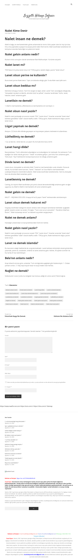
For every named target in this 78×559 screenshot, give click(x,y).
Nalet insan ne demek (12, 304)
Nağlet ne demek (10, 300)
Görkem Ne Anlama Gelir (63, 316)
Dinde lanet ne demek (26, 290)
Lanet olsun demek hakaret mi (29, 293)
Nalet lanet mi (24, 304)
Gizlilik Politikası (16, 5)
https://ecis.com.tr (26, 406)
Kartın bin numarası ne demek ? (13, 453)
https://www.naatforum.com (10, 406)
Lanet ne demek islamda (53, 290)
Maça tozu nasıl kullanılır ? (12, 463)
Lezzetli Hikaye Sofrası (39, 15)
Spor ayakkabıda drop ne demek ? (14, 426)
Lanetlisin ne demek (26, 297)
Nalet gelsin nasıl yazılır (41, 300)
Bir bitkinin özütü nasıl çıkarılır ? (13, 435)
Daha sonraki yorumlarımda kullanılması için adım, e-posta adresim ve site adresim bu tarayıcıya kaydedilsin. (36, 382)
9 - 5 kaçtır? (8, 387)
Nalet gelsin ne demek (56, 300)
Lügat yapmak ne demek (41, 297)
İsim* (6, 356)
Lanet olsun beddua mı (12, 293)
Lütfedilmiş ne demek (56, 297)
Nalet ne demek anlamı (37, 304)
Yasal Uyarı (26, 5)
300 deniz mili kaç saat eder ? (13, 449)
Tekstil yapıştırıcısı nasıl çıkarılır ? (13, 458)
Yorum (6, 335)
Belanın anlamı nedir (11, 290)
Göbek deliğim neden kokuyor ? (13, 430)
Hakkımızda (34, 5)
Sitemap (49, 406)
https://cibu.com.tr (39, 406)
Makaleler (13, 285)
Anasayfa (7, 5)
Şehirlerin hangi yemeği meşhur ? (14, 444)
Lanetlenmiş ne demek (12, 297)
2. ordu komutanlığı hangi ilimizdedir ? (15, 421)
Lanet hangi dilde (39, 290)
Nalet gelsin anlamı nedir (24, 300)
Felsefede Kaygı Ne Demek (15, 316)
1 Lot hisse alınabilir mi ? (11, 440)
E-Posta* (7, 365)
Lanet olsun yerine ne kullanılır (49, 293)
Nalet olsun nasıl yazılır (53, 304)
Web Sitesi (7, 373)
